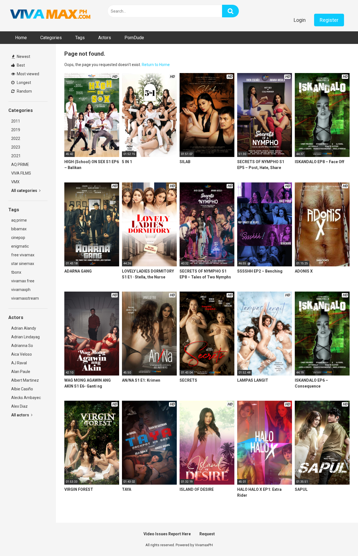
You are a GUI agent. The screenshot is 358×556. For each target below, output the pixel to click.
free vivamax (22, 255)
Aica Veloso (21, 354)
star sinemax (22, 263)
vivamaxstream (25, 298)
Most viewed (27, 74)
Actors (104, 37)
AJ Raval (19, 363)
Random (24, 91)
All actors (20, 415)
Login (300, 20)
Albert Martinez (25, 380)
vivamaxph (20, 289)
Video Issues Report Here (167, 534)
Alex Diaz (19, 406)
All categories (24, 190)
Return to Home (156, 64)
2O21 (16, 156)
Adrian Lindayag (25, 337)
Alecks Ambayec (26, 397)
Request (207, 534)
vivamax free (22, 281)
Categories (51, 37)
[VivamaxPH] (50, 14)
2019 (15, 130)
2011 (15, 121)
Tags (80, 37)
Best (20, 65)
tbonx (16, 272)
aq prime (19, 220)
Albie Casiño (22, 389)
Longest (23, 82)
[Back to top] (339, 539)
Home (21, 37)
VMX (15, 182)
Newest (23, 56)
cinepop (18, 237)
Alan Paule (20, 371)
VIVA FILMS (21, 173)
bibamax (19, 229)
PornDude (134, 37)
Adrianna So (22, 345)
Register (329, 20)
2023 (15, 147)
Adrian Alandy (23, 328)
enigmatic (20, 246)
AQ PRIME (20, 164)
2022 (15, 138)
